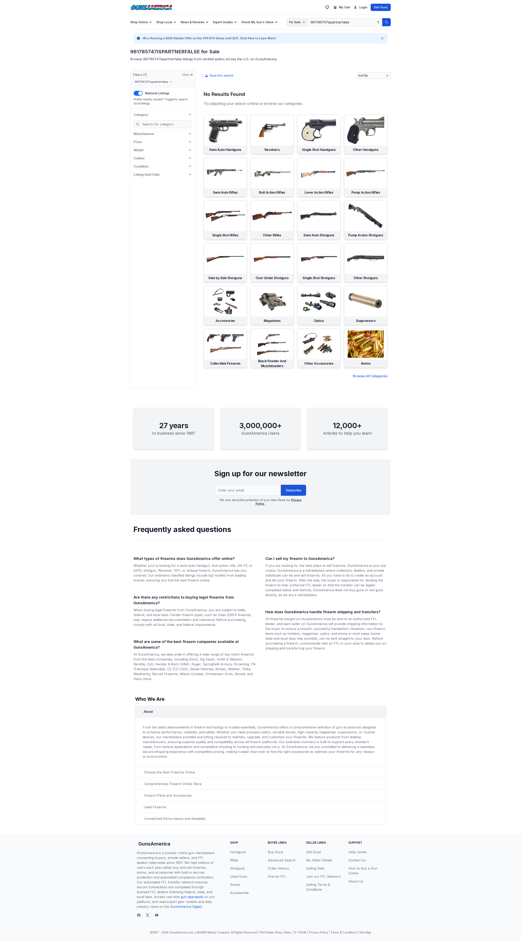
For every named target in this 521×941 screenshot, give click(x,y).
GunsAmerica (154, 844)
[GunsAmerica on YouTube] (157, 915)
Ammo (235, 885)
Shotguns (237, 868)
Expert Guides (223, 22)
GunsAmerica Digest (186, 907)
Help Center (357, 852)
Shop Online (139, 22)
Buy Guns (275, 852)
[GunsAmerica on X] (148, 915)
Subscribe (293, 490)
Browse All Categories (370, 376)
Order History (278, 868)
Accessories (239, 893)
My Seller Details (319, 860)
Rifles (234, 860)
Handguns (238, 852)
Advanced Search (282, 860)
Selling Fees (315, 868)
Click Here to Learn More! (258, 38)
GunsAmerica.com (181, 932)
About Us (355, 881)
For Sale (295, 22)
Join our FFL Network (323, 876)
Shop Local (164, 22)
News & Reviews (193, 22)
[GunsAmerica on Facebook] (139, 915)
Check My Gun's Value (257, 22)
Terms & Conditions (344, 932)
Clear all (187, 74)
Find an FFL (277, 876)
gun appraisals (192, 897)
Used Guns (238, 876)
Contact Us (357, 860)
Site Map (365, 932)
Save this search (221, 75)
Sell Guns (380, 7)
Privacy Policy (318, 932)
